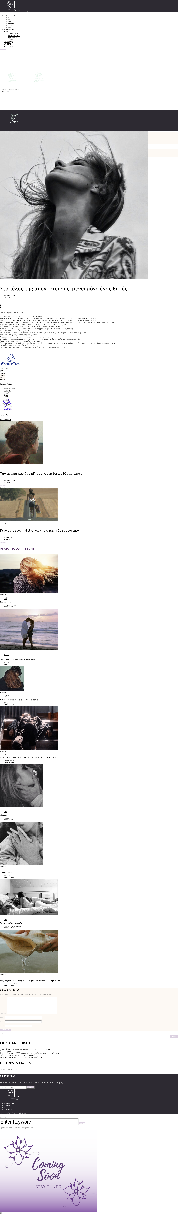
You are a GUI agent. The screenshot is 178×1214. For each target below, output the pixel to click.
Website (2, 1026)
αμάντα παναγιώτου (10, 388)
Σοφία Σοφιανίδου (9, 663)
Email (2, 1022)
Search (2, 1033)
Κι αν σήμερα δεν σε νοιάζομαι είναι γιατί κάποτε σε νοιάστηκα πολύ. (28, 757)
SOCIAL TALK (12, 38)
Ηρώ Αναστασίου (9, 760)
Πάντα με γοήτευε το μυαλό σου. (13, 923)
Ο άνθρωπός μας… (7, 873)
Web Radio (8, 1110)
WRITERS (7, 44)
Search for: (3, 1117)
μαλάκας (7, 396)
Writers (6, 1107)
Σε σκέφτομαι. (6, 602)
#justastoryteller (10, 30)
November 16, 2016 (10, 295)
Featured (6, 597)
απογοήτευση (8, 392)
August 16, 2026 (9, 985)
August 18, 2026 (9, 877)
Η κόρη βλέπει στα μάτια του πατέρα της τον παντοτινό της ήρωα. (25, 1049)
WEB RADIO (8, 46)
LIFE (9, 27)
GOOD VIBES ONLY (14, 36)
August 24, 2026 (9, 606)
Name (2, 1017)
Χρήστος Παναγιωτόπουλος (12, 926)
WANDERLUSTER (13, 34)
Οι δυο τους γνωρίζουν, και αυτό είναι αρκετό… (19, 660)
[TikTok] (13, 91)
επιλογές (6, 393)
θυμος (6, 395)
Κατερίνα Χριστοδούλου (11, 984)
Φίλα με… (4, 815)
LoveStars (7, 1105)
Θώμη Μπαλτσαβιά (10, 703)
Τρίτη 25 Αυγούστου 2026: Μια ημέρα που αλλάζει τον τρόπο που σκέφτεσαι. (30, 1053)
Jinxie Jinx (7, 482)
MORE (6, 32)
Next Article (4, 487)
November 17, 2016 (9, 537)
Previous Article (5, 420)
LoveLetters (7, 297)
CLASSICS (11, 25)
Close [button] (2, 1213)
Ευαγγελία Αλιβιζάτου (10, 605)
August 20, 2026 (9, 762)
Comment (3, 1013)
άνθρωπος (7, 390)
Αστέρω (6, 818)
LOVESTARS (8, 42)
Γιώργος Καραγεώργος (11, 876)
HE (9, 19)
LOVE (10, 17)
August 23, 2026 (9, 664)
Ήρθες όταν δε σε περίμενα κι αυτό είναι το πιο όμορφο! (22, 700)
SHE (9, 21)
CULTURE (11, 40)
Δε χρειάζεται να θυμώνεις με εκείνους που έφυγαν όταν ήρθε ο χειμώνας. (30, 981)
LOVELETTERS (9, 15)
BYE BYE (11, 23)
